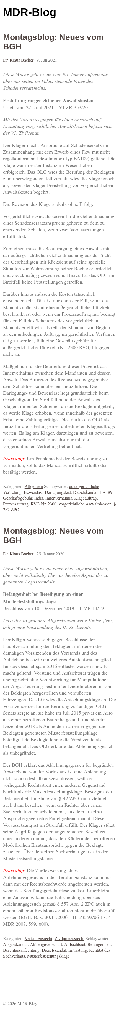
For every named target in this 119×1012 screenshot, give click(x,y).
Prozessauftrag (16, 504)
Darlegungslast (58, 492)
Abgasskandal (15, 944)
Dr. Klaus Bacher (18, 60)
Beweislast (33, 492)
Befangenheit (99, 944)
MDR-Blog (29, 12)
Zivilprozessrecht (69, 938)
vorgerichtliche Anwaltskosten (85, 504)
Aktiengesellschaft (46, 944)
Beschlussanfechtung (21, 950)
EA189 (106, 492)
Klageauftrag (85, 498)
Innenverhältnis (58, 498)
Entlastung (77, 950)
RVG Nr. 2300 (43, 504)
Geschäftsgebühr (17, 498)
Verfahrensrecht (38, 938)
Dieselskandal (85, 492)
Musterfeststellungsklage (48, 956)
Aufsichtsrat (74, 944)
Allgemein (34, 486)
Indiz (38, 498)
